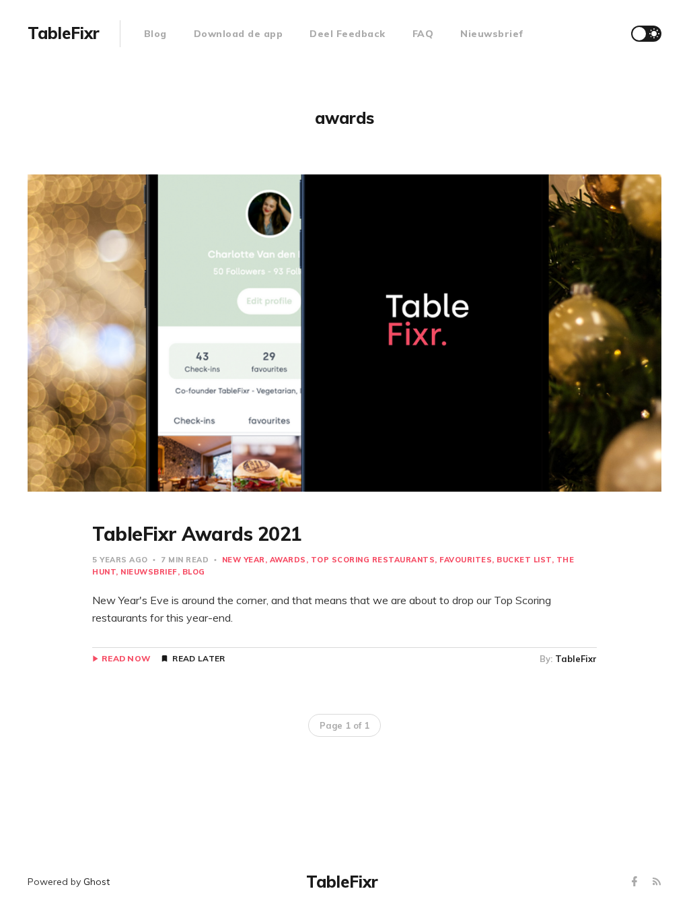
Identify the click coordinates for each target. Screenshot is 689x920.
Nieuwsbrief (492, 34)
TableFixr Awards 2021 (196, 534)
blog (193, 572)
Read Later (198, 659)
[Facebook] (636, 882)
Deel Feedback (348, 34)
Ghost (96, 882)
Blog (155, 34)
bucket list (524, 559)
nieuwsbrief (149, 572)
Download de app (238, 34)
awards (288, 559)
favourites (465, 559)
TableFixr (576, 658)
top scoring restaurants (373, 559)
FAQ (423, 34)
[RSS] (656, 882)
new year (243, 559)
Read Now (126, 659)
